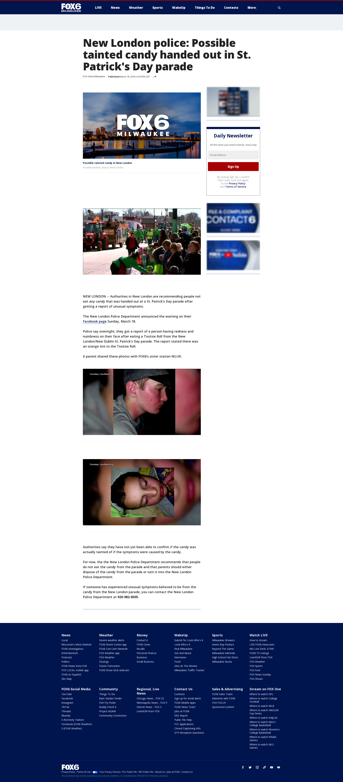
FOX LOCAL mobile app (75, 670)
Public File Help (183, 719)
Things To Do (107, 694)
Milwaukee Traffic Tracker (189, 670)
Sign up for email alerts (187, 698)
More (252, 8)
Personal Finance (146, 653)
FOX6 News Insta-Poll (74, 666)
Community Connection (112, 715)
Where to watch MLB (262, 706)
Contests (179, 694)
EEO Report (181, 715)
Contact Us (183, 689)
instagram (257, 767)
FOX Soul (255, 670)
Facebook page (95, 321)
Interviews (180, 657)
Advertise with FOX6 (223, 698)
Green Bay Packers (223, 644)
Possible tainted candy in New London (107, 163)
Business (142, 657)
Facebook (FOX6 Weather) (76, 724)
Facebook (67, 698)
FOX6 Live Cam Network (113, 648)
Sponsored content (223, 707)
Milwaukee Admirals (223, 653)
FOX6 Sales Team (222, 694)
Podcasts (66, 657)
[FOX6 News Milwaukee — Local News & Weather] (73, 7)
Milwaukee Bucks (222, 661)
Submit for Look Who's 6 (188, 640)
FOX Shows (256, 678)
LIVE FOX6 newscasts (262, 644)
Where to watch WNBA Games (263, 738)
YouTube (66, 694)
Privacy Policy (237, 183)
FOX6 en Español (71, 674)
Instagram (67, 702)
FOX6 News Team (184, 707)
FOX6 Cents (143, 644)
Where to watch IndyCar (263, 717)
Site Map (66, 678)
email (279, 767)
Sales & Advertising (227, 689)
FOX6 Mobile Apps (185, 702)
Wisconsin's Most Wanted (76, 644)
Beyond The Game (223, 648)
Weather (106, 635)
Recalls (141, 648)
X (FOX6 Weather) (71, 728)
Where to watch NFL (262, 694)
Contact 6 (142, 640)
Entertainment (69, 653)
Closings (104, 661)
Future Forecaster (109, 666)
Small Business (145, 661)
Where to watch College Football (263, 700)
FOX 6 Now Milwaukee (94, 76)
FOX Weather (107, 657)
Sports (217, 635)
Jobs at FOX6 (181, 711)
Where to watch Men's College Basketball (263, 723)
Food (177, 661)
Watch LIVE (259, 635)
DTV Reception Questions (189, 732)
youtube (271, 767)
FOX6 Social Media (76, 689)
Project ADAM (107, 711)
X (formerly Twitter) (72, 719)
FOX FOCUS (219, 702)
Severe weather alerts (111, 640)
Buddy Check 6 (107, 707)
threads (264, 767)
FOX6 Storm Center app (113, 644)
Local (64, 640)
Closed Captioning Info (187, 728)
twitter (250, 767)
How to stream (258, 640)
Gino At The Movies (185, 666)
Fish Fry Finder (107, 702)
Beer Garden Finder (110, 698)
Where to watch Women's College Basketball (265, 731)
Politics (65, 661)
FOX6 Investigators (72, 648)
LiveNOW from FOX (261, 657)
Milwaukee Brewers (223, 640)
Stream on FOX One (265, 689)
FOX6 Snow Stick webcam (114, 670)
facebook (243, 767)
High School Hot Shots (225, 657)
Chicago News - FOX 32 (150, 698)
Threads (66, 711)
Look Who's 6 (182, 644)
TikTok (65, 707)
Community (108, 689)
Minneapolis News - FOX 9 (152, 702)
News (65, 635)
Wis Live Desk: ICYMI (262, 648)
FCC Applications (184, 724)
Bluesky (65, 715)
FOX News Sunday (260, 674)
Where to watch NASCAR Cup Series (264, 711)
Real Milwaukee (183, 648)
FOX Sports (256, 666)
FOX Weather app (109, 653)
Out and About (182, 653)
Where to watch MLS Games (262, 746)
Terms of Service (235, 186)
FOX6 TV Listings (259, 653)
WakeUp (181, 635)
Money (142, 635)
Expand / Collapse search (279, 7)
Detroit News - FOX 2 (149, 707)
